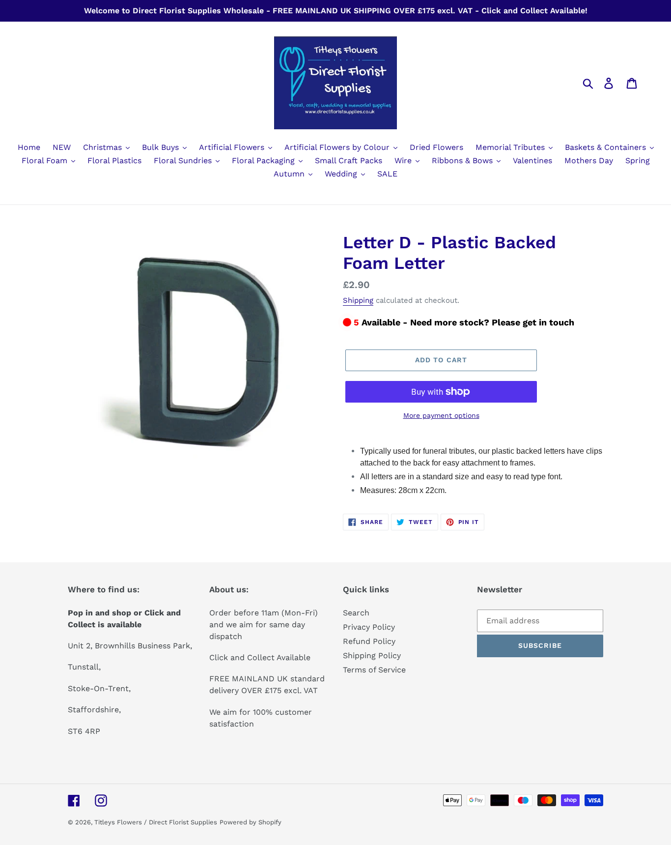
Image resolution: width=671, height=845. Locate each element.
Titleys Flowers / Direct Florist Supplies (155, 822)
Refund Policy (369, 641)
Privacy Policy (369, 627)
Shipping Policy (372, 655)
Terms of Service (374, 669)
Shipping (358, 300)
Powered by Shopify (250, 822)
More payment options (441, 415)
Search (356, 612)
